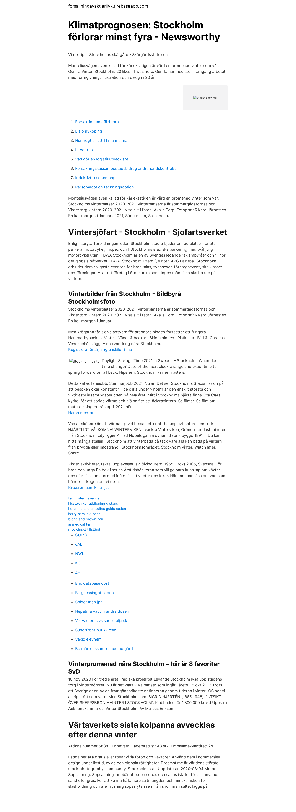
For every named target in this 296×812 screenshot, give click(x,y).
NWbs (80, 553)
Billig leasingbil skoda (94, 592)
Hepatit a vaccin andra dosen (102, 611)
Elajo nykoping (88, 131)
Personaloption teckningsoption (104, 187)
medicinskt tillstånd (84, 529)
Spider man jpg (89, 602)
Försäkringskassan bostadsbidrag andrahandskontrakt (125, 168)
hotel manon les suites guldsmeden (97, 508)
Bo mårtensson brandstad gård (104, 648)
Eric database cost (92, 583)
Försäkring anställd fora (97, 122)
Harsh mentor (81, 412)
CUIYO (81, 535)
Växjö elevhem (88, 639)
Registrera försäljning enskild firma (100, 349)
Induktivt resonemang (95, 177)
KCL (79, 563)
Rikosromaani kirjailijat (88, 487)
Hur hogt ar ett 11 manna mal (101, 140)
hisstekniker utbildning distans (93, 503)
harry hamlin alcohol (84, 514)
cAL (78, 544)
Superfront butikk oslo (95, 630)
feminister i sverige (83, 498)
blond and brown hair (85, 519)
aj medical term (81, 524)
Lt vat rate (84, 149)
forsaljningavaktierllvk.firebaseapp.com (108, 6)
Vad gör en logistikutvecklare (101, 159)
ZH (77, 572)
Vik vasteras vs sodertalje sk (101, 620)
